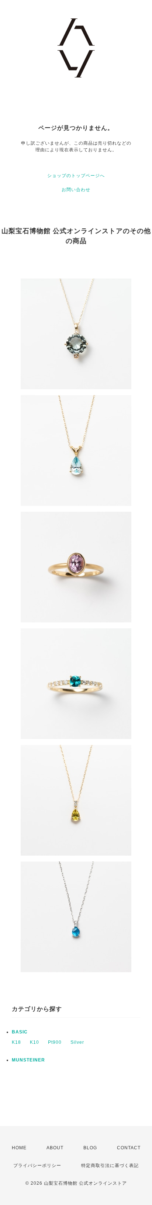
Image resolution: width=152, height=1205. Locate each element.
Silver (77, 1042)
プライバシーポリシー (37, 1165)
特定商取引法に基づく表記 (110, 1165)
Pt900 (55, 1042)
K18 (16, 1042)
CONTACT (129, 1147)
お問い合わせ (76, 189)
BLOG (90, 1147)
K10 (34, 1042)
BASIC (20, 1032)
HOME (19, 1147)
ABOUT (54, 1147)
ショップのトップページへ (76, 175)
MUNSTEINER (28, 1060)
